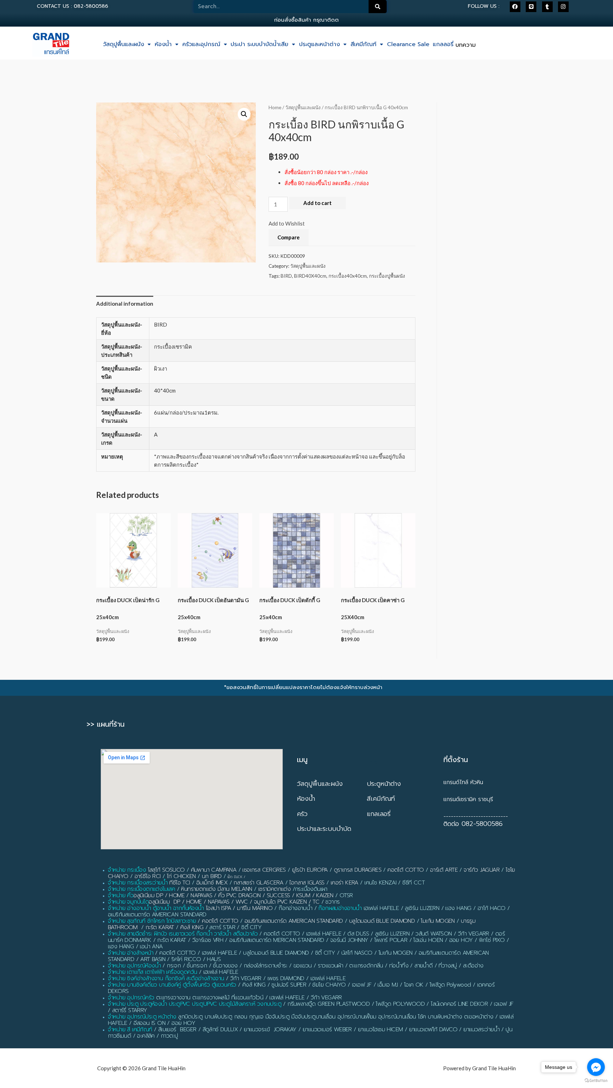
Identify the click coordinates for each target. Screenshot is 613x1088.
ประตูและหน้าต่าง (319, 44)
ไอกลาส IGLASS (306, 882)
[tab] (124, 304)
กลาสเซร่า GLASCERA (258, 882)
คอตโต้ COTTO (405, 870)
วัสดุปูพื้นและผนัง (123, 44)
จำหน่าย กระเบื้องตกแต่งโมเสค (141, 889)
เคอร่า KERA (344, 882)
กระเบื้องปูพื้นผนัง (387, 276)
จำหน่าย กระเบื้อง (127, 870)
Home (275, 107)
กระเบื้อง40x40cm (347, 276)
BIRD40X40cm (310, 276)
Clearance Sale (408, 44)
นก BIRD (212, 876)
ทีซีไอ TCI (179, 882)
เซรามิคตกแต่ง (274, 889)
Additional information (124, 303)
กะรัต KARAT (159, 927)
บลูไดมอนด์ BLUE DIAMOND (382, 921)
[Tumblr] (547, 6)
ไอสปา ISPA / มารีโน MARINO (239, 908)
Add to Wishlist (287, 223)
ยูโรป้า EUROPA (310, 870)
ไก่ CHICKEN (181, 876)
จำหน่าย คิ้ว (120, 895)
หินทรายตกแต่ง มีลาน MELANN (216, 889)
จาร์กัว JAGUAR (481, 870)
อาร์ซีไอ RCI (147, 876)
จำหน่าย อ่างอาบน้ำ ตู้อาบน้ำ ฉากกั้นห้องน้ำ (156, 908)
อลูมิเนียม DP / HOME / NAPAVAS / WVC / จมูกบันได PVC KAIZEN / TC (234, 902)
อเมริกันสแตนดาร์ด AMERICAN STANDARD (293, 921)
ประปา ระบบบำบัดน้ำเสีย (259, 44)
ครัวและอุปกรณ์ (201, 44)
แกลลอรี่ (443, 44)
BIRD (286, 276)
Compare (288, 237)
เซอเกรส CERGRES (264, 870)
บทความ (465, 45)
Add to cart (317, 203)
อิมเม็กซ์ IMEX (211, 882)
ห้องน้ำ (163, 44)
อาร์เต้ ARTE (444, 870)
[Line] (531, 6)
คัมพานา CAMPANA (214, 870)
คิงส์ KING (191, 927)
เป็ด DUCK (235, 876)
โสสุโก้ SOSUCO (166, 870)
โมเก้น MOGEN (437, 921)
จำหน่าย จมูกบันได (128, 902)
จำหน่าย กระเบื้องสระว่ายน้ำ (137, 882)
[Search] (378, 6)
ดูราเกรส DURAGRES (357, 870)
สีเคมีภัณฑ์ (363, 44)
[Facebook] (515, 6)
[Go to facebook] (596, 1067)
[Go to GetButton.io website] (596, 1080)
